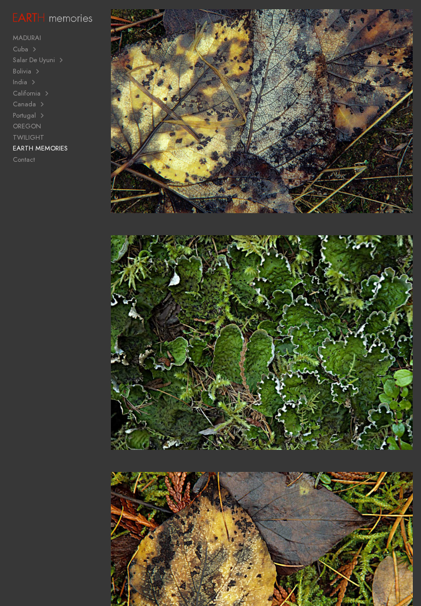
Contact (24, 159)
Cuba (20, 49)
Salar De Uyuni (34, 60)
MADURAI (27, 38)
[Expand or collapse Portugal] (43, 115)
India (20, 82)
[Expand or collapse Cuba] (35, 49)
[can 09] (261, 349)
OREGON (27, 126)
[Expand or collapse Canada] (43, 104)
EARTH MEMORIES (40, 148)
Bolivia (22, 71)
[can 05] (261, 118)
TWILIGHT (28, 137)
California (27, 93)
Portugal (24, 115)
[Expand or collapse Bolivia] (38, 71)
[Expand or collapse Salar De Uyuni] (62, 60)
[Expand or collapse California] (47, 93)
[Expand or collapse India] (34, 82)
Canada (24, 104)
